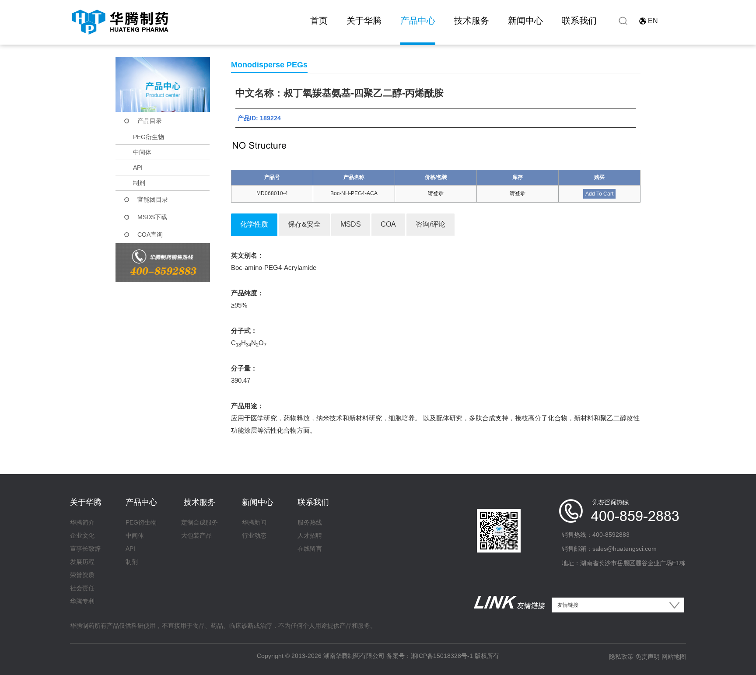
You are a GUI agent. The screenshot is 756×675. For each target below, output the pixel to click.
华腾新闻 (254, 522)
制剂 (139, 182)
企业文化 (82, 535)
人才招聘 (310, 535)
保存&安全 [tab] (304, 224)
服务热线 (310, 522)
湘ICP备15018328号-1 (442, 655)
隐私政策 (621, 656)
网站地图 (674, 656)
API (138, 167)
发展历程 (82, 561)
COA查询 (150, 234)
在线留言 (310, 548)
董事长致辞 (85, 548)
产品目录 (149, 120)
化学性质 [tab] (254, 224)
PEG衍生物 (148, 136)
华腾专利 (82, 601)
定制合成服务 (199, 522)
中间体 (142, 152)
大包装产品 (196, 535)
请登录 (436, 193)
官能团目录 (152, 199)
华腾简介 (82, 522)
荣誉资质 (82, 574)
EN (653, 20)
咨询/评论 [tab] (430, 224)
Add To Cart (599, 194)
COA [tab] (388, 224)
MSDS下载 (152, 216)
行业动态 (254, 535)
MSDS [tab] (350, 224)
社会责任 (82, 587)
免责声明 (647, 656)
